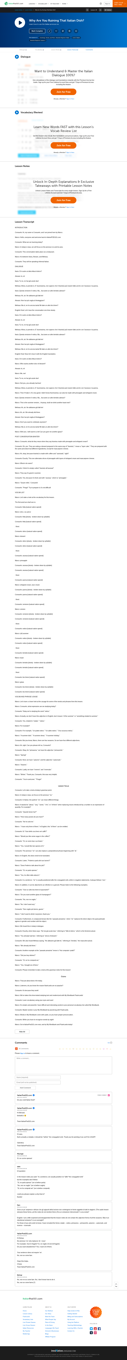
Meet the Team (50, 1316)
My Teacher (54, 4)
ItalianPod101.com (75, 1354)
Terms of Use (95, 1354)
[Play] (17, 112)
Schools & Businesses (52, 1331)
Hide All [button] (22, 1032)
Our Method (49, 1311)
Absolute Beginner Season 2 (37, 40)
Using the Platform (73, 1322)
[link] (87, 10)
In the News (49, 1325)
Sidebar (109, 10)
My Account (71, 1319)
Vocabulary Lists (28, 1319)
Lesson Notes (55, 50)
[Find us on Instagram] (95, 1332)
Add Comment (25, 1088)
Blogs (47, 1334)
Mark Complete (37, 31)
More (64, 4)
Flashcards (26, 1316)
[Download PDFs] (69, 31)
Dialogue (22, 50)
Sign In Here (70, 99)
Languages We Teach (52, 1328)
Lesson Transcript (72, 50)
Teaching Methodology (74, 1325)
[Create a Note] (63, 31)
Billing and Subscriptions (75, 1316)
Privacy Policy (85, 1354)
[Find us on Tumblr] (91, 1332)
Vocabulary (42, 4)
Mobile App (26, 1334)
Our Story (48, 1313)
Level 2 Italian (28, 10)
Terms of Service (83, 1356)
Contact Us (70, 1331)
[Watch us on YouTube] (95, 1328)
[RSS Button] (16, 1048)
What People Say (50, 1319)
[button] (101, 3)
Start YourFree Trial (118, 4)
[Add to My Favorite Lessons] (56, 31)
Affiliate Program (50, 1336)
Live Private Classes (29, 1322)
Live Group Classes (29, 1325)
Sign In (107, 3)
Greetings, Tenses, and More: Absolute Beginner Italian (54, 37)
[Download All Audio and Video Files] (76, 31)
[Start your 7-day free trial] (96, 1312)
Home (25, 1311)
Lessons (32, 4)
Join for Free (64, 91)
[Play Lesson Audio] (20, 22)
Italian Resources (28, 1328)
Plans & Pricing (50, 1322)
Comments (89, 50)
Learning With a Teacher (75, 1328)
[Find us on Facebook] (99, 1328)
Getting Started (72, 1313)
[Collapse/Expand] (63, 1043)
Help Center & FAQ (73, 1311)
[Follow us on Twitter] (91, 1328)
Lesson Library (19, 10)
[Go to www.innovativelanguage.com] (63, 1350)
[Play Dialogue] (17, 57)
